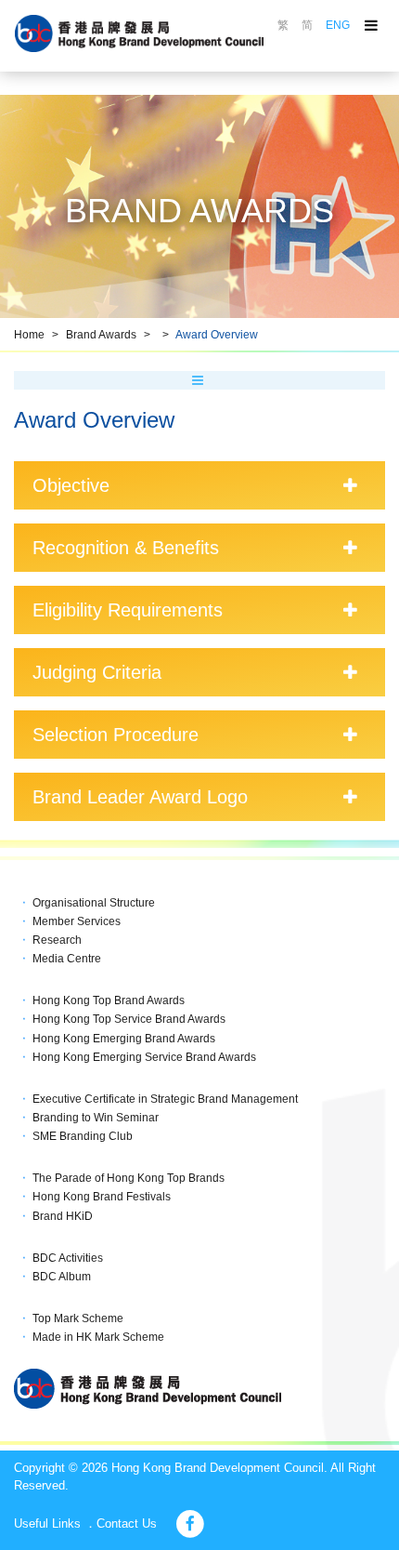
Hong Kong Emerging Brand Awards (123, 1038)
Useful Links (47, 1523)
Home (29, 334)
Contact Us (127, 1523)
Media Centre (66, 958)
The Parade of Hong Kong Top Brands (128, 1178)
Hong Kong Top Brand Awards (108, 1000)
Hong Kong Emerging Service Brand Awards (144, 1057)
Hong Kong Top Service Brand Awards (128, 1019)
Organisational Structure (93, 902)
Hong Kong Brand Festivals (101, 1196)
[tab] (199, 485)
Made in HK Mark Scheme (98, 1337)
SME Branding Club (82, 1136)
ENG (338, 25)
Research (57, 940)
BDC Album (61, 1276)
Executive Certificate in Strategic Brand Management (165, 1099)
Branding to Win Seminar (95, 1117)
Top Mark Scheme (77, 1318)
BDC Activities (67, 1258)
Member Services (76, 921)
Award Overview (216, 334)
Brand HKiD (62, 1216)
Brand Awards (101, 334)
